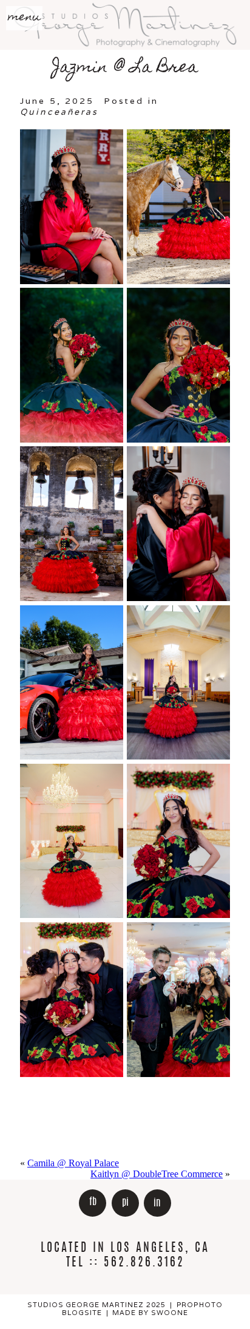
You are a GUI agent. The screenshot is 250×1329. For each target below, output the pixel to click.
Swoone (169, 1312)
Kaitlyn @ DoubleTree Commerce (156, 1174)
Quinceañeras (59, 111)
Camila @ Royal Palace (73, 1163)
